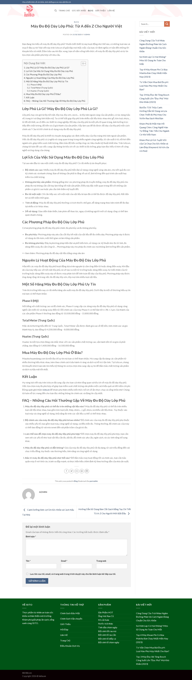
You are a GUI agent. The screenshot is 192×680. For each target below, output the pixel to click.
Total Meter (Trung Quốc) (42, 87)
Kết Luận (30, 97)
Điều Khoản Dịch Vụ (70, 645)
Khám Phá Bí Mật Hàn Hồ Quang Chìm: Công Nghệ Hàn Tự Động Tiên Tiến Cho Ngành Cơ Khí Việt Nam (154, 129)
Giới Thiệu (100, 10)
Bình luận (31, 536)
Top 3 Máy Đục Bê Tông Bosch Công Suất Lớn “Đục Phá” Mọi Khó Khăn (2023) (154, 98)
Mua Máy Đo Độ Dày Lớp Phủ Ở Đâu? (43, 94)
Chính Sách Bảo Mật (70, 613)
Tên (28, 561)
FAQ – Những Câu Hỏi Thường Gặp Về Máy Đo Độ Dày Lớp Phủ (55, 101)
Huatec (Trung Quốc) (40, 91)
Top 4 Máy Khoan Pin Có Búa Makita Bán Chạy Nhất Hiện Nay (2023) (153, 73)
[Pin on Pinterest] (81, 471)
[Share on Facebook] (66, 471)
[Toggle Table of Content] (82, 63)
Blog (90, 10)
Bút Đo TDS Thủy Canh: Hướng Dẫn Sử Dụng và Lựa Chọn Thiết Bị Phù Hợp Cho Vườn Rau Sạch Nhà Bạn (153, 113)
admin (87, 34)
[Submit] (167, 24)
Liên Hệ (111, 10)
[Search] (56, 10)
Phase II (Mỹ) (36, 84)
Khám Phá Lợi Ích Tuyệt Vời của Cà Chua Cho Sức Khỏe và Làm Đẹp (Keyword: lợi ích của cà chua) (154, 145)
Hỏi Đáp (64, 629)
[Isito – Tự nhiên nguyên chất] (36, 10)
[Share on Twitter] (71, 471)
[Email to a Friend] (76, 471)
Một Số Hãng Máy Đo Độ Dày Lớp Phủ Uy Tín (47, 81)
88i (23, 673)
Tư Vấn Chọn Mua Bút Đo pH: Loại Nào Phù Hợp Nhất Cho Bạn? (154, 86)
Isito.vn (46, 389)
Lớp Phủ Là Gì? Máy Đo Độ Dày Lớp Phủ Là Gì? (47, 67)
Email (64, 561)
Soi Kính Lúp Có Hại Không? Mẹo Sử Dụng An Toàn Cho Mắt (152, 60)
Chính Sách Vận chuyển (71, 618)
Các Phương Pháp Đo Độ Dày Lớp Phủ (44, 74)
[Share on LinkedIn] (86, 471)
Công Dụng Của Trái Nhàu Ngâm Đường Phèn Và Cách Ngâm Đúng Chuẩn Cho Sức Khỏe (153, 46)
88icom (28, 673)
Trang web (101, 561)
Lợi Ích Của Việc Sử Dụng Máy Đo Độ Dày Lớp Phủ (49, 71)
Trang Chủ (64, 10)
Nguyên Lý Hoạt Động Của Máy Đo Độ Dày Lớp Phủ (50, 78)
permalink (94, 481)
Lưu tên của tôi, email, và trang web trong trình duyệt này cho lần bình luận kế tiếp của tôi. (73, 574)
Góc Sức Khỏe (79, 10)
